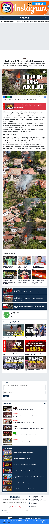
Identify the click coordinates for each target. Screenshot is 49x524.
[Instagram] (15, 507)
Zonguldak (15, 413)
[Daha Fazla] (11, 97)
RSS (11, 518)
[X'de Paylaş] (6, 97)
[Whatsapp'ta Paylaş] (8, 97)
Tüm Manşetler (34, 503)
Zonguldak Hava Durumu (36, 497)
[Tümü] (45, 403)
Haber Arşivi (33, 506)
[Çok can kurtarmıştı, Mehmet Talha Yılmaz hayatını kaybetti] (13, 329)
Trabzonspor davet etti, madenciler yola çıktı (25, 434)
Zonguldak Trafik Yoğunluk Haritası (38, 500)
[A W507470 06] (24, 210)
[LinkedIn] (17, 507)
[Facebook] (8, 507)
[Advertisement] (24, 40)
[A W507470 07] (24, 235)
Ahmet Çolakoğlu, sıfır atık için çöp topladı (24, 441)
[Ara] (46, 17)
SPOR (14, 432)
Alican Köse (6, 99)
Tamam (44, 522)
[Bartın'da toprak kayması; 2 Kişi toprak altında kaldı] (13, 346)
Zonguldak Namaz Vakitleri (36, 499)
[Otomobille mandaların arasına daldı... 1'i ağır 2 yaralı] (35, 362)
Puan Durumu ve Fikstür (36, 502)
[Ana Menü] (3, 17)
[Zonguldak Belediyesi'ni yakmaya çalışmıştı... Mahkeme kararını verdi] (35, 346)
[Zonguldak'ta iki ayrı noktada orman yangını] (13, 362)
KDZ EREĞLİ (33, 21)
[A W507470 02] (24, 162)
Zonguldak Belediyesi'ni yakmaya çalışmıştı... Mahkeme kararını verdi (34, 354)
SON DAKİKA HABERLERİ (7, 21)
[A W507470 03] (24, 186)
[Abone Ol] (45, 96)
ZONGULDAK (25, 21)
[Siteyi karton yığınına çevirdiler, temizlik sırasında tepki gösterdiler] (35, 329)
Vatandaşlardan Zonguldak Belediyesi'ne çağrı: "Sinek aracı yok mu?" (28, 415)
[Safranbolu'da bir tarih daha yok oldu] (24, 82)
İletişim (5, 510)
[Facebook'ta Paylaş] (4, 97)
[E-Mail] (12, 317)
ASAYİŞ (24, 58)
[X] (10, 507)
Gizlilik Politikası (7, 512)
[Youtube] (20, 507)
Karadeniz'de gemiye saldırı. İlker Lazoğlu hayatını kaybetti (28, 428)
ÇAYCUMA (41, 21)
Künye (26, 510)
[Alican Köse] (6, 314)
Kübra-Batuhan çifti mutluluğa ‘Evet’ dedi (24, 422)
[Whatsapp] (22, 507)
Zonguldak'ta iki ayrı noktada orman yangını (12, 369)
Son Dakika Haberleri (35, 505)
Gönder (6, 396)
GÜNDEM (18, 21)
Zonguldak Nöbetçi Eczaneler (37, 496)
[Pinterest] (13, 507)
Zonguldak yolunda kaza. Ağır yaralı (23, 409)
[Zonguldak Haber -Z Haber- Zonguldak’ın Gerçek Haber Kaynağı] (24, 17)
